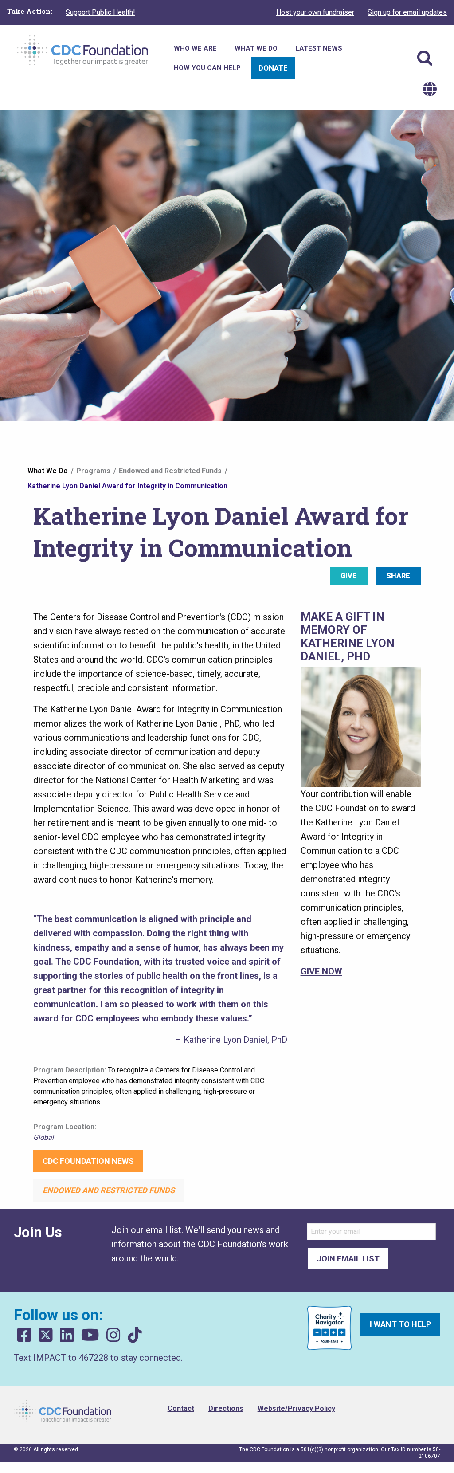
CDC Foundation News (88, 1161)
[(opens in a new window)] (24, 1335)
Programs (93, 471)
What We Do (47, 471)
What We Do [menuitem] (256, 48)
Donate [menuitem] (273, 67)
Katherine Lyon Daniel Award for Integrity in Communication (127, 486)
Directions (225, 1408)
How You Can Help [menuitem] (207, 68)
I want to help (400, 1324)
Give (348, 576)
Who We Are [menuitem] (195, 48)
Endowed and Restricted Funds (170, 471)
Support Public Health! (100, 12)
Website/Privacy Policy (296, 1408)
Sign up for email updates (407, 12)
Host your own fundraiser (315, 12)
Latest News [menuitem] (318, 48)
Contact (181, 1408)
